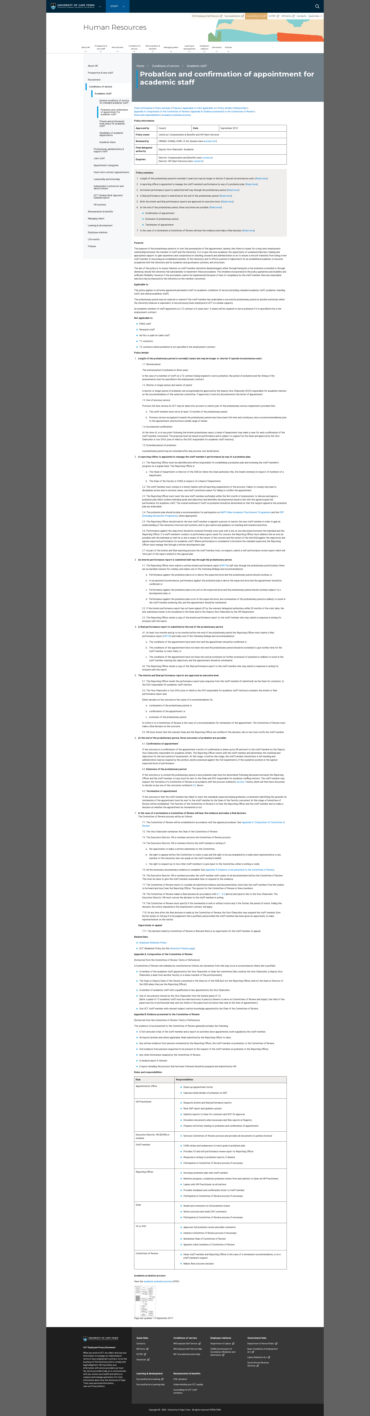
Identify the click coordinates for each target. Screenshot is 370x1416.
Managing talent (96, 218)
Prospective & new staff (100, 72)
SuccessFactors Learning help (150, 1384)
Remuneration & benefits (100, 211)
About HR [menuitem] (86, 47)
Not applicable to (207, 108)
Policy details (225, 108)
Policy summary (163, 108)
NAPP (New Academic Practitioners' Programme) (245, 512)
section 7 (241, 782)
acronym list (210, 141)
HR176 (224, 565)
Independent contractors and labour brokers (109, 187)
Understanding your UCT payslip (188, 1384)
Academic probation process (176, 115)
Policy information (143, 108)
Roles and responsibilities (147, 115)
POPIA (212, 1410)
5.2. (194, 785)
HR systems (100, 204)
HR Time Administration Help (186, 1354)
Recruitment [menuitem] (117, 47)
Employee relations (97, 232)
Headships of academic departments (111, 134)
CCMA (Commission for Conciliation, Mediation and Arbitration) (222, 1352)
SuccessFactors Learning (148, 1379)
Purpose (176, 108)
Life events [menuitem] (217, 47)
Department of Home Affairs (260, 1343)
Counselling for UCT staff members (185, 1391)
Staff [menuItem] (114, 6)
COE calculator (180, 1379)
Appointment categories (106, 165)
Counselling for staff (256, 16)
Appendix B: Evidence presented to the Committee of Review (222, 111)
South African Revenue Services (258, 1364)
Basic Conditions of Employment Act (262, 1350)
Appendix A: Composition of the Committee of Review (161, 111)
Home (140, 66)
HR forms (286, 16)
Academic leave (107, 142)
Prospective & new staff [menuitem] (101, 47)
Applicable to (189, 108)
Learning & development (100, 225)
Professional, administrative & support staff (109, 150)
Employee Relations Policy (152, 942)
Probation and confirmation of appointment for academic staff (114, 112)
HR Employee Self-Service (205, 16)
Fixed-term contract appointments (111, 172)
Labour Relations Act (257, 1357)
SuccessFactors (232, 16)
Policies (92, 246)
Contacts (301, 16)
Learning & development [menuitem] (189, 47)
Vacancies (141, 1359)
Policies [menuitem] (228, 47)
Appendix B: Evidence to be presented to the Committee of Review (240, 869)
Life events (94, 239)
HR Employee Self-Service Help (187, 1349)
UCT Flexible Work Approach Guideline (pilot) (108, 196)
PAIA (219, 1410)
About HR (93, 65)
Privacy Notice (98, 1386)
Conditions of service (100, 86)
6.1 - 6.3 (221, 894)
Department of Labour (220, 1343)
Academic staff (103, 93)
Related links (240, 108)
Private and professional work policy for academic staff (112, 123)
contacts (207, 157)
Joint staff (99, 158)
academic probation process (158, 1281)
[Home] (72, 6)
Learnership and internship (107, 179)
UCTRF (272, 16)
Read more (261, 178)
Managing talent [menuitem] (171, 47)
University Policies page (182, 948)
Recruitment (94, 79)
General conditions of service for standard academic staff (114, 101)
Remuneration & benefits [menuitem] (153, 47)
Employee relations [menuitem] (204, 47)
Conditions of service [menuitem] (134, 47)
